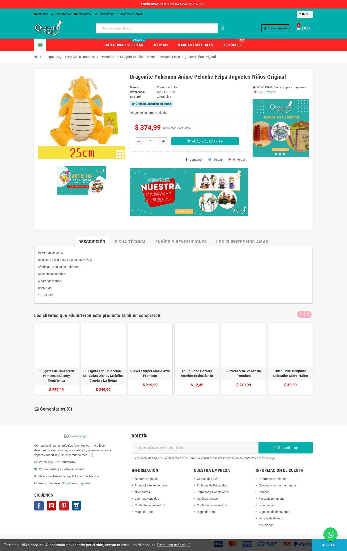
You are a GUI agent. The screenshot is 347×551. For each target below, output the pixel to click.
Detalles (270, 92)
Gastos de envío (130, 14)
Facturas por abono (271, 498)
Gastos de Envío (207, 479)
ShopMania (69, 483)
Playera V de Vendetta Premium (243, 373)
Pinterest (239, 159)
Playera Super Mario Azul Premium (150, 373)
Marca (134, 87)
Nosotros (84, 14)
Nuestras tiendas (146, 479)
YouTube (51, 505)
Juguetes (84, 483)
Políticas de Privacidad (212, 485)
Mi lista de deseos (271, 518)
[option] (56, 358)
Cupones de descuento (274, 512)
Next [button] (308, 314)
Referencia (137, 92)
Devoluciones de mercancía (277, 485)
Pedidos (264, 492)
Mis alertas (266, 525)
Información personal (273, 479)
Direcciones (267, 505)
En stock (135, 96)
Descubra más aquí (173, 545)
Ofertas (41, 14)
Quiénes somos (207, 498)
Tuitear (218, 159)
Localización (61, 14)
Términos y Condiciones (213, 492)
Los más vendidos (147, 498)
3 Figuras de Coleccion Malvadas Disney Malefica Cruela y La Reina (103, 375)
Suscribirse (287, 447)
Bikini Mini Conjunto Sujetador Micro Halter (290, 373)
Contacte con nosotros (150, 505)
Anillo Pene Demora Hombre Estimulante (197, 373)
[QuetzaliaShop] (48, 28)
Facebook (39, 505)
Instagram (76, 505)
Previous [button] (300, 314)
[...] (91, 455)
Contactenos (105, 14)
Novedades (142, 492)
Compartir (196, 159)
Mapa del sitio (144, 512)
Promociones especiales (151, 485)
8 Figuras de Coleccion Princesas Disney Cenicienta (56, 375)
